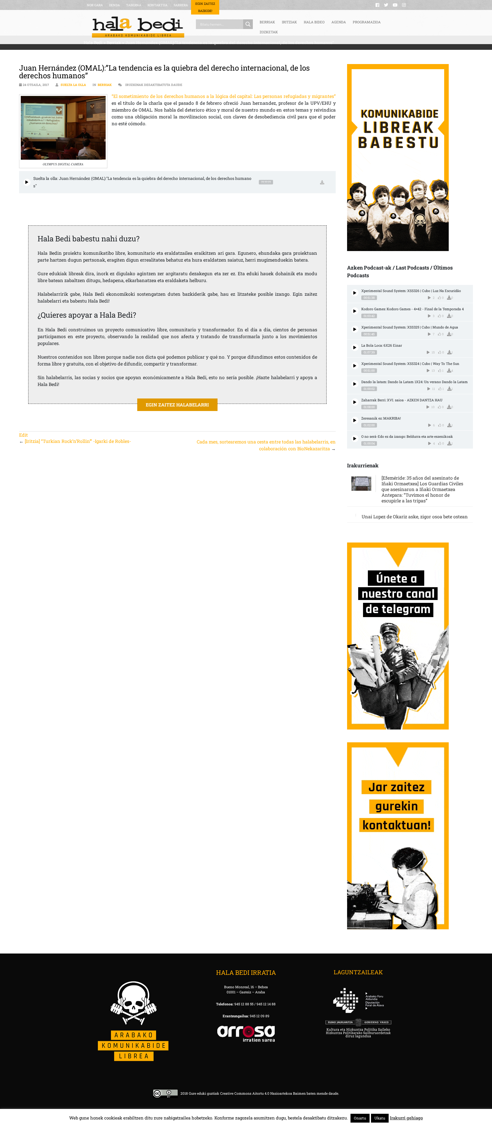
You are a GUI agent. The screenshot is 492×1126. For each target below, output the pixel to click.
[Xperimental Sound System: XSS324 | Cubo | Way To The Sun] (354, 365)
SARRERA (181, 5)
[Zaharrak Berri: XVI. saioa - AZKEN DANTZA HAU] (354, 402)
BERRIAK (267, 22)
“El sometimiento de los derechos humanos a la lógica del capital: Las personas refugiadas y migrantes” (224, 96)
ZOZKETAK (269, 32)
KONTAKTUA (157, 5)
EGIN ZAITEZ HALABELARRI (177, 405)
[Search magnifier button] (248, 24)
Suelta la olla (73, 85)
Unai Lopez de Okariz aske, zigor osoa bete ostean (415, 516)
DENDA (114, 5)
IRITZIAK (289, 22)
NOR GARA (95, 5)
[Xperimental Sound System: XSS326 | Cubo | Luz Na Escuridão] (354, 292)
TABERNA (133, 5)
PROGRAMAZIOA (367, 22)
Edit (23, 435)
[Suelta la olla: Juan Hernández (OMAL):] (26, 182)
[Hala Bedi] (138, 27)
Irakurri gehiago (406, 1118)
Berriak (105, 85)
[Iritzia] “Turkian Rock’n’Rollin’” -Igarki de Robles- (78, 441)
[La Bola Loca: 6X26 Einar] (354, 347)
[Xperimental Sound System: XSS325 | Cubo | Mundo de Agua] (354, 329)
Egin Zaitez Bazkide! (205, 7)
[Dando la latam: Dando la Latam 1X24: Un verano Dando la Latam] (354, 383)
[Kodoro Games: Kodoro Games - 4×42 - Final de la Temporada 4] (354, 311)
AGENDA (338, 22)
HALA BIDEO (314, 22)
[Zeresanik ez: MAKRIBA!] (354, 420)
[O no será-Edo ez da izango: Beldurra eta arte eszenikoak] (354, 438)
